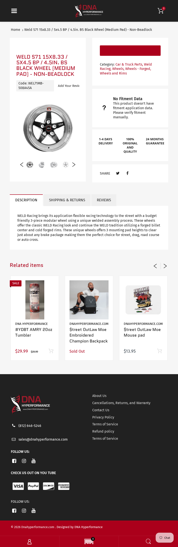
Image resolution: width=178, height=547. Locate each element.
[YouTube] (33, 460)
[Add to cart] (51, 351)
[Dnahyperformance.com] (89, 10)
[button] (88, 542)
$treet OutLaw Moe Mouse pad (142, 332)
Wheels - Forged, (138, 69)
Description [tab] (26, 200)
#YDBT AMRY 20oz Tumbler (33, 332)
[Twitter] (117, 173)
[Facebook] (127, 173)
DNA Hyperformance (31, 324)
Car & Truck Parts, (129, 64)
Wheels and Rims (113, 73)
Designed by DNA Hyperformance (80, 527)
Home (15, 30)
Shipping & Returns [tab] (67, 200)
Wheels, (118, 69)
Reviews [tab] (104, 200)
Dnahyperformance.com (89, 324)
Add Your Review (70, 86)
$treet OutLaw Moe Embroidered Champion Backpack (88, 335)
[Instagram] (24, 460)
